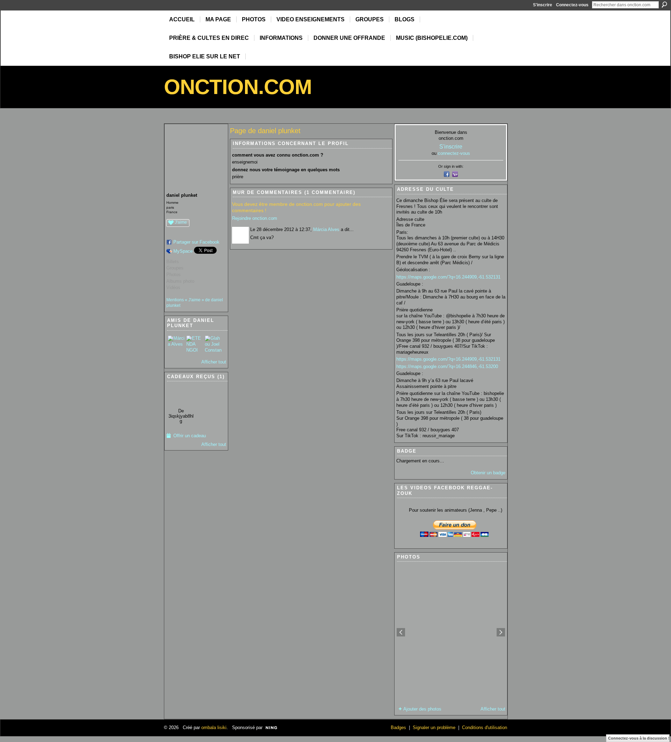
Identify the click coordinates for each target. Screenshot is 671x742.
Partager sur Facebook (196, 242)
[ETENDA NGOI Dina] (194, 344)
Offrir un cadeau (189, 435)
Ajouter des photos (422, 709)
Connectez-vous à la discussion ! (639, 738)
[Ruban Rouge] (180, 394)
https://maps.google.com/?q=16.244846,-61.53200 (447, 366)
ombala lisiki (213, 727)
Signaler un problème (434, 727)
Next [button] (501, 632)
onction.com (238, 87)
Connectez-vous (572, 4)
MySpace (183, 251)
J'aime (181, 222)
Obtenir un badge (488, 472)
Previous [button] (401, 632)
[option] (451, 632)
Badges (398, 727)
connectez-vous (454, 153)
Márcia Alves (326, 229)
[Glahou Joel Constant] (213, 344)
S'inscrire (542, 4)
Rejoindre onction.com (254, 218)
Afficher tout (213, 362)
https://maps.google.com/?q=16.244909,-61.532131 (448, 277)
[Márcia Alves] (176, 344)
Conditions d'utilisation (484, 727)
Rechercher (664, 4)
